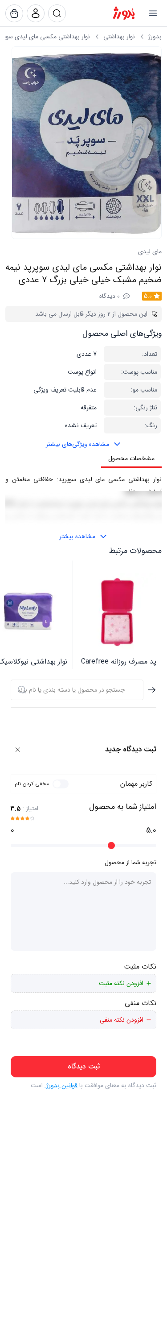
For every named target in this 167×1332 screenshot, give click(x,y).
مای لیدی (150, 251)
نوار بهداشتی (119, 36)
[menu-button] (153, 13)
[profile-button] (57, 13)
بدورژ (155, 36)
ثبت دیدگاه (84, 1066)
